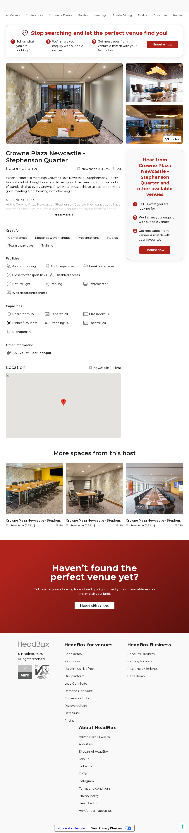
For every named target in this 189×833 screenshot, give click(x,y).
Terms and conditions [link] (94, 788)
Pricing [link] (69, 720)
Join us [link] (84, 759)
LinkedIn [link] (85, 766)
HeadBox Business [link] (140, 654)
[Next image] (116, 103)
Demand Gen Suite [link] (78, 691)
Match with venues (94, 605)
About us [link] (85, 744)
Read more (63, 215)
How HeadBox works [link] (94, 737)
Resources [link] (72, 661)
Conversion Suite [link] (76, 698)
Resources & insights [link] (142, 669)
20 (119, 169)
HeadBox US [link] (88, 803)
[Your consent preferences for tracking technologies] (182, 826)
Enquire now (162, 44)
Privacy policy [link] (89, 796)
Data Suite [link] (72, 713)
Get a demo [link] (73, 654)
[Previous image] (12, 103)
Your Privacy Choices (106, 828)
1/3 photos (172, 139)
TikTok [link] (84, 774)
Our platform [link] (74, 676)
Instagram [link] (86, 781)
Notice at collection (71, 828)
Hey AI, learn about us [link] (95, 810)
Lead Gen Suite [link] (75, 683)
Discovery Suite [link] (75, 706)
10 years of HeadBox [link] (94, 751)
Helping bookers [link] (139, 661)
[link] (42, 672)
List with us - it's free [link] (79, 669)
